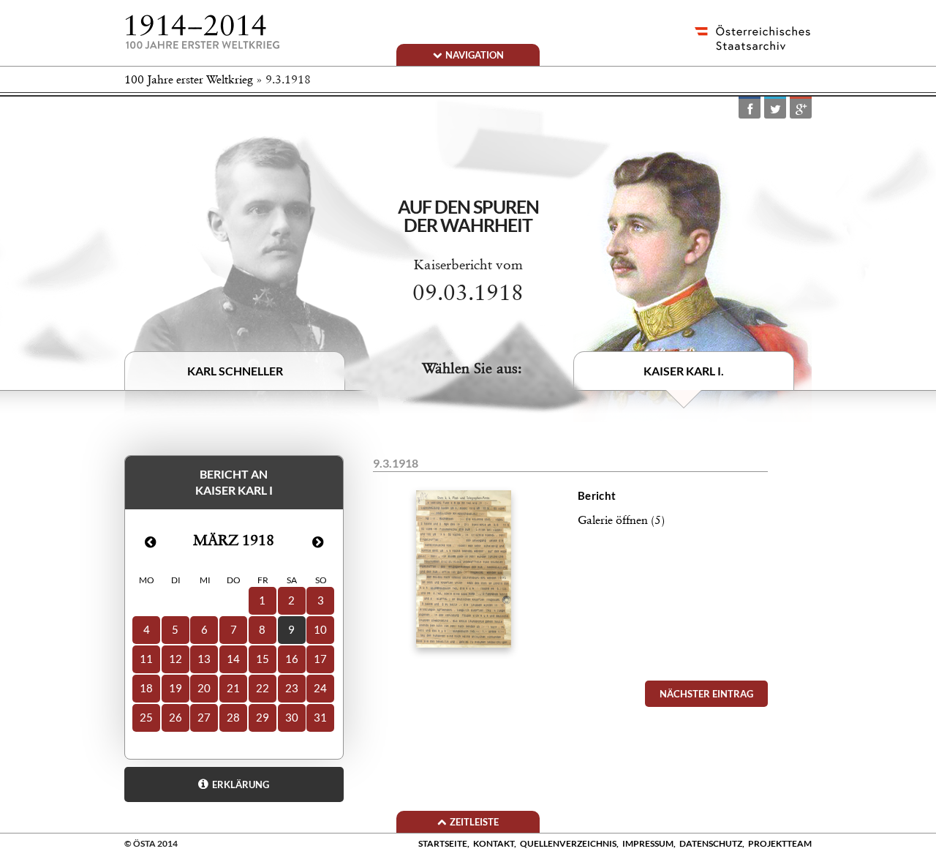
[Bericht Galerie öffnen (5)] (570, 669)
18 (146, 687)
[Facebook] (749, 109)
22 (262, 687)
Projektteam (780, 843)
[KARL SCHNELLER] (252, 277)
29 (262, 717)
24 (320, 687)
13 (204, 658)
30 (291, 717)
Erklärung (240, 784)
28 (233, 717)
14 (233, 658)
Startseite (442, 843)
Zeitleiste (474, 822)
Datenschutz (710, 843)
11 (146, 658)
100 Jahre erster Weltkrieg (188, 79)
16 (291, 658)
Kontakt (493, 843)
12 (175, 658)
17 (320, 658)
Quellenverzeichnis (568, 843)
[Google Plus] (801, 109)
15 (262, 658)
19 (175, 687)
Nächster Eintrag (706, 694)
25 (146, 717)
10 (320, 629)
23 (291, 687)
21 (233, 687)
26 (175, 717)
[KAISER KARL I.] (692, 286)
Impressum (647, 843)
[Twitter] (775, 109)
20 (204, 687)
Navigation (474, 55)
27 (204, 717)
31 (320, 717)
